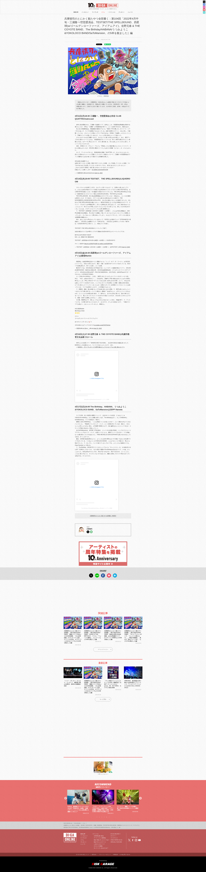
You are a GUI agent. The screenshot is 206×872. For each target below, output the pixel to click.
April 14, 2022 (126, 247)
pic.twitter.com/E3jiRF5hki (105, 243)
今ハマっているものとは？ (101, 848)
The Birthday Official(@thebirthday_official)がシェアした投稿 (96, 508)
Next (140, 798)
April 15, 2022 (98, 328)
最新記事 (76, 12)
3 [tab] (102, 817)
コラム (103, 12)
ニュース (130, 12)
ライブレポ (95, 12)
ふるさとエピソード (99, 844)
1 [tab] (97, 817)
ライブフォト (114, 838)
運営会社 (94, 854)
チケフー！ (114, 836)
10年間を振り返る (99, 836)
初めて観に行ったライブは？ (102, 840)
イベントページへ (103, 649)
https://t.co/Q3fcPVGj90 (90, 243)
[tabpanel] (78, 801)
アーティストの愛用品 (100, 838)
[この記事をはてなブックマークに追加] (115, 576)
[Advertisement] (103, 594)
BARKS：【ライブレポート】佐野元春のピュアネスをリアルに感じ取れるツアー (101, 347)
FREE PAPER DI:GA (116, 840)
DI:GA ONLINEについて (82, 854)
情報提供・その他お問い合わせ (121, 854)
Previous (65, 798)
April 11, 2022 (99, 173)
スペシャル (112, 12)
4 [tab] (104, 817)
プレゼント (122, 12)
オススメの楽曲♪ (98, 846)
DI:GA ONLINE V (115, 833)
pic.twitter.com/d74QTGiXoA (102, 325)
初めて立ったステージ (100, 842)
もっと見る (103, 699)
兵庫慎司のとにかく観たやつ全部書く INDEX (103, 516)
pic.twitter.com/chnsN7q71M (100, 169)
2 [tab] (99, 817)
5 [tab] (106, 817)
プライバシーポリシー (105, 854)
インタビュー (85, 12)
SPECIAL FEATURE (116, 842)
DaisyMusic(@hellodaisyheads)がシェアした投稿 (96, 399)
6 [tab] (109, 817)
